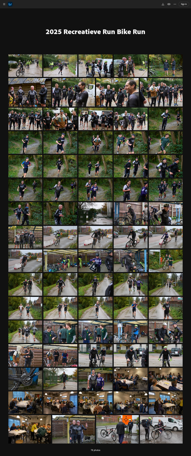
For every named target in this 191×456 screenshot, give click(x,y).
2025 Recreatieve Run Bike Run (95, 31)
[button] (4, 4)
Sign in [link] (184, 4)
